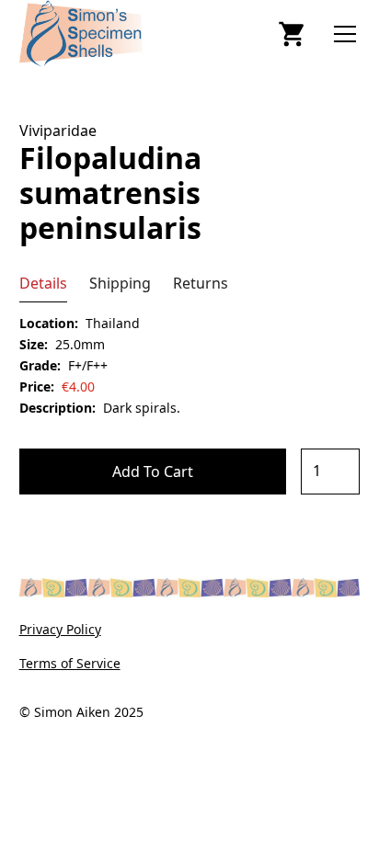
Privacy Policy (60, 629)
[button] (341, 34)
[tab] (43, 283)
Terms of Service (70, 663)
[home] (122, 33)
